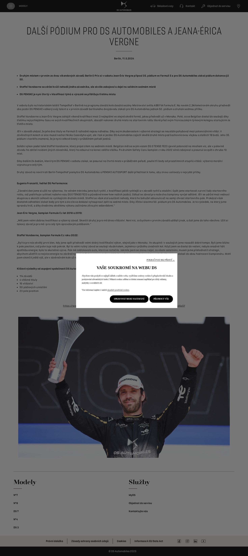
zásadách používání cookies (118, 290)
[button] (161, 260)
